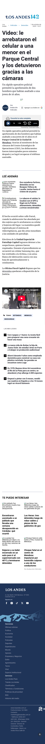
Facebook (6, 603)
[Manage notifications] (40, 734)
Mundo (8, 650)
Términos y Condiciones (14, 689)
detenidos (7, 271)
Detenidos (17, 315)
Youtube (27, 603)
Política (8, 630)
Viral (7, 669)
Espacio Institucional (13, 672)
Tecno (7, 666)
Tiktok (17, 603)
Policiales (13, 25)
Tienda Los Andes (12, 682)
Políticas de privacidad (14, 692)
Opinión (8, 653)
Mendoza (6, 142)
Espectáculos (10, 647)
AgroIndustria (10, 663)
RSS (6, 695)
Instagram (11, 603)
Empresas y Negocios (13, 656)
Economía (9, 634)
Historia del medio (12, 698)
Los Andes (4, 25)
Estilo (7, 660)
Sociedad (8, 637)
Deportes (8, 643)
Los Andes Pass (11, 679)
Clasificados (10, 685)
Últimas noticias (11, 627)
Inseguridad (9, 319)
